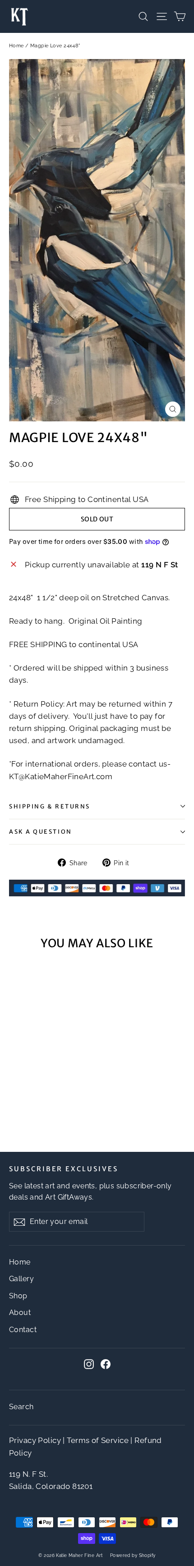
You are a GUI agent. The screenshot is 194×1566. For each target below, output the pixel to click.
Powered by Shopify (133, 1555)
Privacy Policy (35, 1440)
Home (16, 46)
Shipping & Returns (49, 806)
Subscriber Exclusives (63, 1169)
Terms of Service (98, 1440)
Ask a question (40, 831)
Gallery (21, 1278)
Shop (18, 1296)
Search (21, 1406)
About (20, 1312)
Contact (23, 1329)
